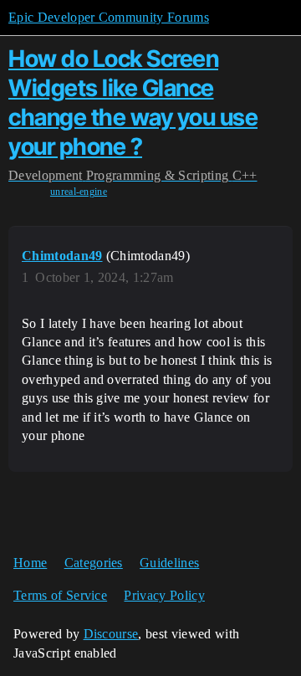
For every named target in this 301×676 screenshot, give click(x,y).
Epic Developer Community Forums (108, 17)
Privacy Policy (164, 595)
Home (30, 563)
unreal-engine (78, 191)
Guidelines (169, 563)
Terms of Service (60, 595)
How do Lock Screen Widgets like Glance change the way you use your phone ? (133, 102)
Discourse (111, 634)
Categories (93, 563)
